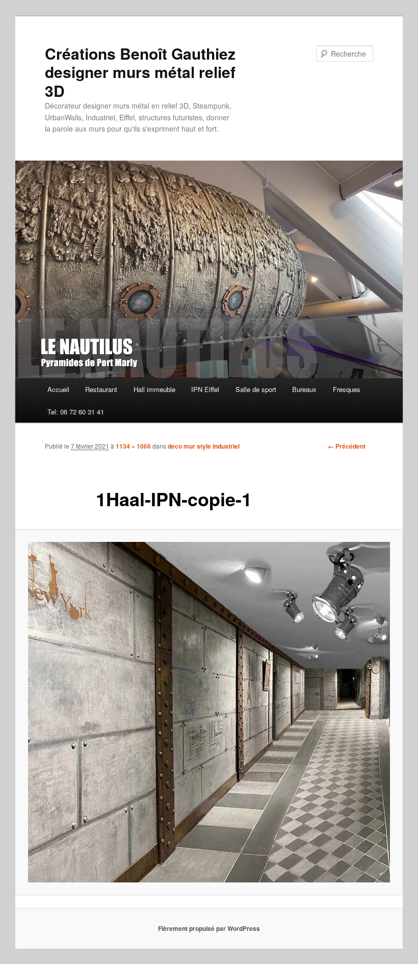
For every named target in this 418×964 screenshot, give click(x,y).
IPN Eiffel (205, 389)
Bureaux (304, 389)
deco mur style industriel (204, 446)
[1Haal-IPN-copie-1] (209, 712)
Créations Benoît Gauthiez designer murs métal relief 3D (140, 71)
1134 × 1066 (133, 446)
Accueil (58, 389)
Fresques (346, 389)
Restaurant (101, 389)
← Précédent (346, 446)
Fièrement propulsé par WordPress (209, 928)
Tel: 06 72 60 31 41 (75, 411)
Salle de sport (256, 389)
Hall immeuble (154, 389)
